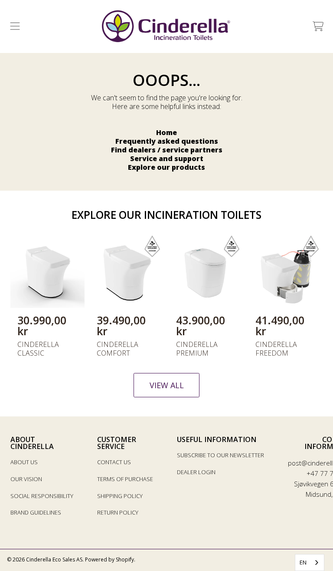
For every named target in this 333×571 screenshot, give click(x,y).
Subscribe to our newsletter (220, 455)
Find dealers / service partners (166, 150)
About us (24, 462)
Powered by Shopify (109, 559)
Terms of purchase (125, 479)
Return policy (117, 512)
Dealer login (196, 472)
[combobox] (309, 562)
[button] (15, 26)
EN (303, 562)
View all (167, 385)
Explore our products (166, 167)
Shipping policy (120, 496)
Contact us (114, 462)
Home (166, 132)
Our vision (26, 479)
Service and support (166, 158)
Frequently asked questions (166, 141)
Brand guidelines (35, 512)
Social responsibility (41, 496)
